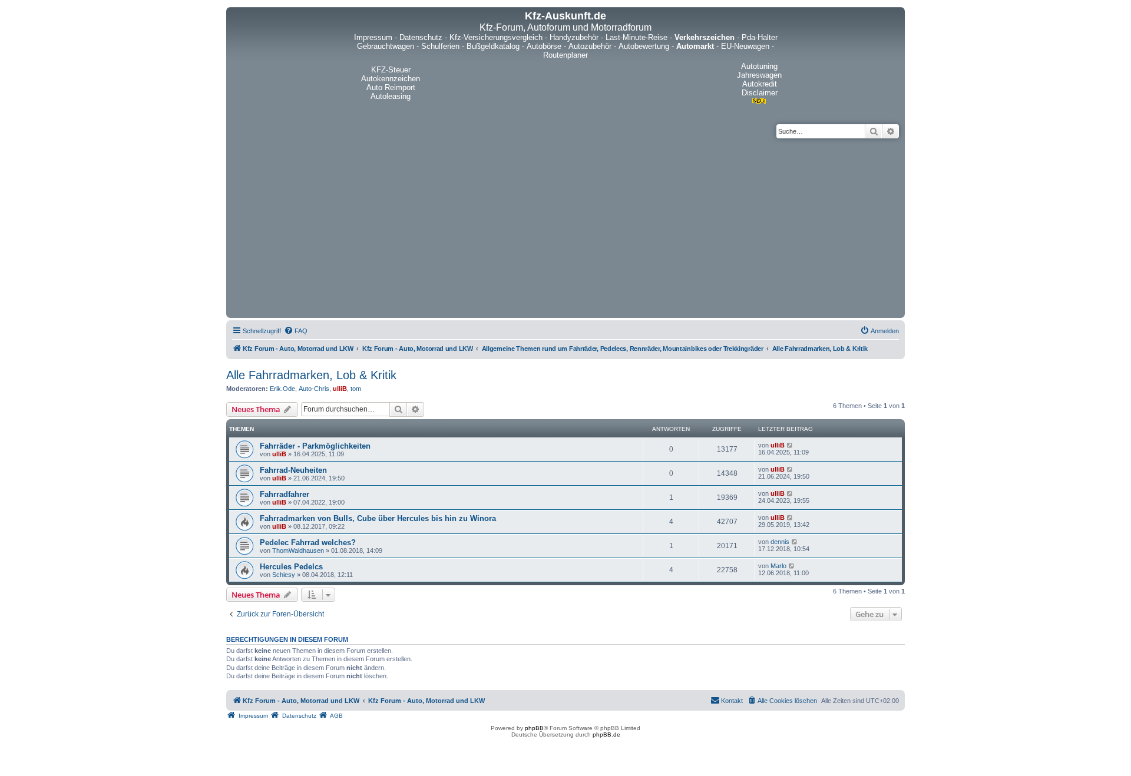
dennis (779, 541)
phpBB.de (606, 734)
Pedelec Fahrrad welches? (308, 542)
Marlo (778, 565)
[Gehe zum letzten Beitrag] (790, 445)
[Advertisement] (582, 226)
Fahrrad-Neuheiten (293, 470)
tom (355, 388)
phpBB (534, 728)
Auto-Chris (314, 388)
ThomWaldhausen (298, 550)
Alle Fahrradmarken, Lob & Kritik (311, 375)
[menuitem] (295, 331)
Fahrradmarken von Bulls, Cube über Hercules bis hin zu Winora (378, 518)
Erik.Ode (282, 388)
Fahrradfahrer (284, 494)
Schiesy (283, 574)
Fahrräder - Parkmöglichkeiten (315, 446)
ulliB (340, 388)
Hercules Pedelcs (291, 566)
